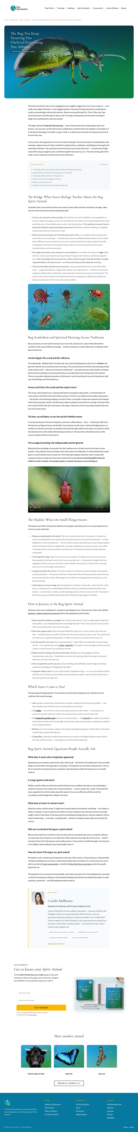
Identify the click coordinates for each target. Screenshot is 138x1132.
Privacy (125, 1127)
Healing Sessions (81, 1114)
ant (59, 132)
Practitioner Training (52, 1114)
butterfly (86, 718)
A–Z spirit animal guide (49, 864)
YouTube (110, 1114)
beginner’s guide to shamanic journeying (44, 613)
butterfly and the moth (45, 718)
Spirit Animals (25, 20)
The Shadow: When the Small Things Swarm (48, 176)
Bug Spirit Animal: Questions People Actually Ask (50, 185)
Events (78, 1107)
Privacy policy (33, 1015)
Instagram (110, 1107)
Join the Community (82, 1104)
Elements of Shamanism (53, 1104)
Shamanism (14, 20)
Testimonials (80, 1111)
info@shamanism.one (114, 1104)
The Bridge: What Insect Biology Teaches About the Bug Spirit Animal (57, 169)
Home (6, 20)
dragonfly (69, 645)
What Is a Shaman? (51, 1111)
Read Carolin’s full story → (57, 944)
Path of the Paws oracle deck (80, 864)
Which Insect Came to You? (42, 182)
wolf (72, 106)
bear (80, 106)
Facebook (110, 1111)
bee (101, 252)
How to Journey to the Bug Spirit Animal (47, 179)
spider (61, 645)
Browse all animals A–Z (69, 1083)
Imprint (131, 1127)
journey (59, 106)
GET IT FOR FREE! (41, 1008)
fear (44, 112)
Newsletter (110, 1118)
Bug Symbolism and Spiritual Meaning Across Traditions (52, 173)
